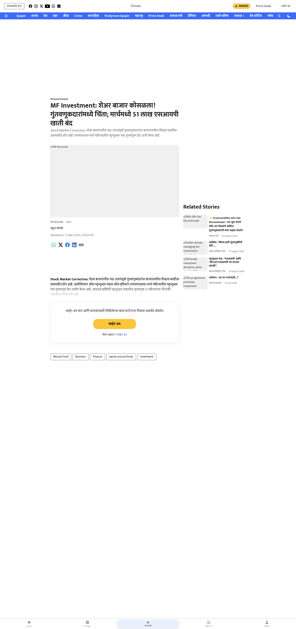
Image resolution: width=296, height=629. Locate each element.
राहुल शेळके (56, 228)
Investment (146, 356)
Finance (97, 356)
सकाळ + (239, 16)
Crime (78, 16)
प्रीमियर (192, 16)
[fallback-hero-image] (195, 221)
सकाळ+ (266, 626)
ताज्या (34, 16)
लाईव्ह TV (208, 626)
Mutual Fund (60, 356)
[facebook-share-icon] (67, 247)
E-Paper (87, 626)
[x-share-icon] (60, 247)
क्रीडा (66, 16)
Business (81, 356)
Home (29, 626)
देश (45, 16)
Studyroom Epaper (117, 16)
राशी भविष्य (222, 16)
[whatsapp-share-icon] (54, 247)
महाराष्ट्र (139, 16)
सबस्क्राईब (243, 6)
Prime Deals (263, 6)
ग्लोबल (271, 16)
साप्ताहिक (93, 16)
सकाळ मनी (176, 16)
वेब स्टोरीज (256, 16)
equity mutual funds (121, 356)
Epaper (21, 16)
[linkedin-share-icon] (74, 247)
